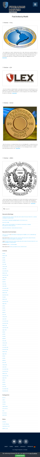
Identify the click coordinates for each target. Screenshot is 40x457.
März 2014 (4, 386)
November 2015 (5, 349)
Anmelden (4, 421)
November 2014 (5, 371)
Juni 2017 (3, 307)
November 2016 (5, 323)
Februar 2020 (4, 266)
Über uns (3, 397)
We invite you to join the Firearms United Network (18, 246)
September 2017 (5, 301)
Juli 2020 (3, 257)
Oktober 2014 (4, 373)
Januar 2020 (4, 268)
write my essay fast (6, 234)
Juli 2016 (3, 331)
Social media (4, 415)
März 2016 (4, 340)
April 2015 (3, 360)
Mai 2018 (4, 297)
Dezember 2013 (5, 388)
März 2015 (4, 362)
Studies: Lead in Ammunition (12, 244)
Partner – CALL (8, 22)
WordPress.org (5, 428)
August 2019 (4, 277)
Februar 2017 (4, 316)
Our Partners (4, 412)
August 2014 (4, 377)
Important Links (5, 406)
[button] (35, 4)
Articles (3, 399)
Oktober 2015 (4, 351)
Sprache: (31, 446)
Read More (4, 57)
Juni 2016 (3, 334)
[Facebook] (14, 441)
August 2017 (4, 303)
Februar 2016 (4, 342)
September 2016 (5, 327)
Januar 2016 (4, 345)
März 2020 (4, 264)
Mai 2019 (3, 279)
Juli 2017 (3, 305)
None (3, 410)
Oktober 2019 (4, 273)
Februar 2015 (4, 364)
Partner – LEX (8, 67)
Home (11, 446)
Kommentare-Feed (5, 426)
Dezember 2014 (5, 369)
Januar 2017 (4, 318)
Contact (23, 446)
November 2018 (5, 290)
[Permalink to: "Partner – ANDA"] (20, 179)
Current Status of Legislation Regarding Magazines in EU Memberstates (15, 220)
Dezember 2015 (5, 347)
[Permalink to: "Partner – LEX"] (20, 78)
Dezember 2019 (5, 270)
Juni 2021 (3, 253)
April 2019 (3, 281)
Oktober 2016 (4, 325)
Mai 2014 (3, 384)
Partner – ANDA (8, 158)
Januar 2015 (4, 366)
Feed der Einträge (5, 424)
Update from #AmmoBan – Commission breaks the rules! (12, 227)
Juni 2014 (3, 382)
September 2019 (5, 275)
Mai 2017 (3, 310)
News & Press (5, 408)
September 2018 (5, 294)
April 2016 (3, 338)
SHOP (6, 446)
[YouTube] (25, 441)
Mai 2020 (3, 262)
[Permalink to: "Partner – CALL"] (20, 37)
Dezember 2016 (5, 321)
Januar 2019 (4, 286)
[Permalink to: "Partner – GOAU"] (20, 123)
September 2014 (5, 375)
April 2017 (3, 312)
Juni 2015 (3, 358)
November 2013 (5, 390)
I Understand (20, 455)
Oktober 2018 (4, 292)
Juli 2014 (3, 379)
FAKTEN (3, 404)
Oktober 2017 (4, 299)
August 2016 (4, 329)
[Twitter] (20, 441)
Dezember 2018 (5, 288)
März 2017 (4, 314)
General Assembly (5, 222)
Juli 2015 (3, 355)
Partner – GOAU (8, 103)
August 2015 (4, 353)
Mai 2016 (3, 336)
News (16, 446)
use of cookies (33, 453)
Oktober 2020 (4, 255)
